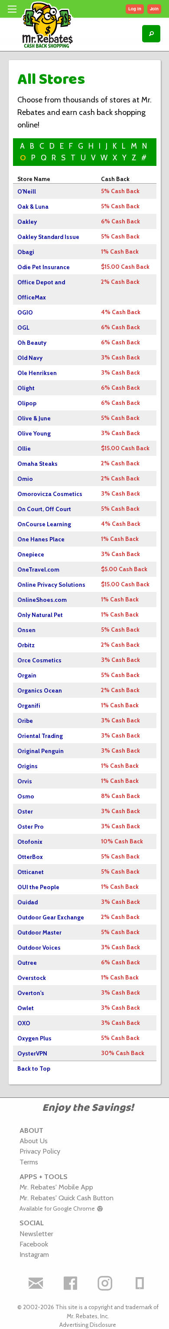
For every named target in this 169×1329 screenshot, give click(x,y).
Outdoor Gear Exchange (50, 917)
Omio (25, 478)
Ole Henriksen (37, 372)
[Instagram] (105, 1283)
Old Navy (29, 357)
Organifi (28, 705)
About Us (34, 1140)
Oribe (25, 720)
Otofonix (29, 841)
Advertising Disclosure (87, 1324)
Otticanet (30, 871)
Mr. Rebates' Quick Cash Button (67, 1197)
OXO (23, 1023)
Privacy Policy (40, 1151)
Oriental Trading (40, 735)
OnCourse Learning (44, 524)
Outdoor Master (39, 932)
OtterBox (30, 856)
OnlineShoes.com (42, 599)
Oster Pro (30, 826)
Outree (27, 962)
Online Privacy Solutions (51, 584)
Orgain (26, 675)
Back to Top (33, 1068)
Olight (26, 388)
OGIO (25, 312)
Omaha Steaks (37, 463)
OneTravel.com (38, 569)
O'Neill (26, 191)
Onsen (26, 629)
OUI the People (38, 887)
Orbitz (26, 645)
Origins (27, 766)
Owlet (25, 1008)
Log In (134, 9)
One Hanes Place (41, 539)
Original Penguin (40, 750)
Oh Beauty (31, 342)
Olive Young (34, 433)
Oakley (27, 221)
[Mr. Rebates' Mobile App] (140, 1283)
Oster (25, 811)
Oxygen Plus (34, 1038)
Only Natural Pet (40, 614)
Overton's (30, 992)
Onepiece (30, 554)
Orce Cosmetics (39, 660)
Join (154, 9)
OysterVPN (32, 1053)
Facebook (34, 1244)
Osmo (25, 796)
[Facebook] (70, 1283)
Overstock (31, 977)
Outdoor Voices (39, 947)
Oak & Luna (33, 206)
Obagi (25, 251)
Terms (29, 1161)
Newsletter (36, 1233)
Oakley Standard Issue (48, 236)
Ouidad (27, 902)
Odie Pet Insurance (43, 267)
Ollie (24, 448)
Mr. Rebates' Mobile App (56, 1187)
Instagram (34, 1254)
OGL (23, 327)
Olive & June (34, 418)
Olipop (26, 403)
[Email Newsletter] (36, 1283)
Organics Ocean (39, 690)
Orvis (24, 781)
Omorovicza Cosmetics (49, 493)
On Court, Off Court (44, 509)
